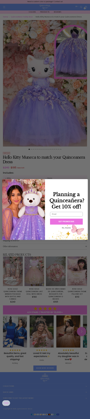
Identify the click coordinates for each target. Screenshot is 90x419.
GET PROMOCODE (66, 221)
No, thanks (66, 228)
